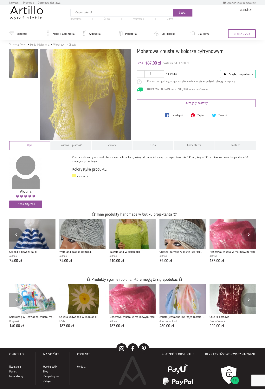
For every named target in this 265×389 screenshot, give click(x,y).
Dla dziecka (168, 34)
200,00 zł (217, 326)
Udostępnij (177, 115)
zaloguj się (245, 9)
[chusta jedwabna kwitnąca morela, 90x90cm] (182, 299)
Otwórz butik (50, 366)
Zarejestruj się (51, 376)
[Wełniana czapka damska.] (82, 234)
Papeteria (131, 34)
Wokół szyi (59, 45)
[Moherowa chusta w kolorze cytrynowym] (85, 94)
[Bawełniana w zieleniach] (132, 234)
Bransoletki (75, 19)
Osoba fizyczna (26, 204)
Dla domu (204, 34)
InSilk (62, 321)
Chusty (72, 45)
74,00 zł (15, 261)
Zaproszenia (138, 19)
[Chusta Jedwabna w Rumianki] (82, 299)
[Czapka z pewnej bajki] (32, 234)
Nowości (14, 2)
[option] (32, 241)
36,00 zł (165, 261)
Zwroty (112, 145)
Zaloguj (47, 381)
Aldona (13, 256)
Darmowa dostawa (49, 2)
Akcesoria (95, 34)
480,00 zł (166, 326)
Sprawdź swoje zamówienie (241, 3)
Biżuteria (21, 34)
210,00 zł (116, 261)
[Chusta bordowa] (233, 299)
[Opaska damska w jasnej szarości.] (182, 234)
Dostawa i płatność (71, 145)
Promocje (28, 2)
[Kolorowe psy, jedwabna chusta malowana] (32, 299)
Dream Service (217, 321)
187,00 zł (217, 261)
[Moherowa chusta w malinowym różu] (233, 234)
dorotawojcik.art (168, 321)
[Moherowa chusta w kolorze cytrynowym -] (23, 63)
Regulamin (15, 366)
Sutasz (170, 19)
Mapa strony (16, 376)
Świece (107, 19)
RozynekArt (15, 321)
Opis (29, 145)
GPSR (153, 145)
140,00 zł (16, 326)
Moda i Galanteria (64, 34)
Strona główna (17, 44)
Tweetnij (222, 115)
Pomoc (13, 371)
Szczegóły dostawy (196, 103)
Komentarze (194, 145)
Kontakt (235, 145)
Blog (45, 371)
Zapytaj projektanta (240, 74)
